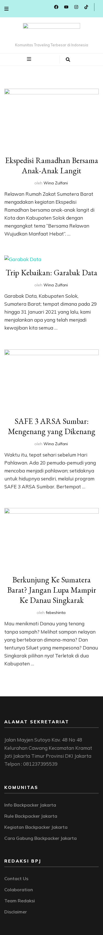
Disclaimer (15, 912)
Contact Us (16, 878)
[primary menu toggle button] (30, 59)
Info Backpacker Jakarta (30, 805)
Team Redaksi (19, 900)
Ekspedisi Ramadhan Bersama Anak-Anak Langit (51, 165)
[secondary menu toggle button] (6, 8)
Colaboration (18, 889)
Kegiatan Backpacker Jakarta (36, 827)
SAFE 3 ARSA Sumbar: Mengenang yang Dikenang (51, 426)
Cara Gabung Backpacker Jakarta (40, 838)
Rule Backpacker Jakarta (30, 816)
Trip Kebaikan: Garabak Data (51, 272)
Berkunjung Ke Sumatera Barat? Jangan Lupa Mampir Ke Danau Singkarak (51, 589)
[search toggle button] (68, 59)
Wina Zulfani (55, 183)
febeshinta (56, 612)
